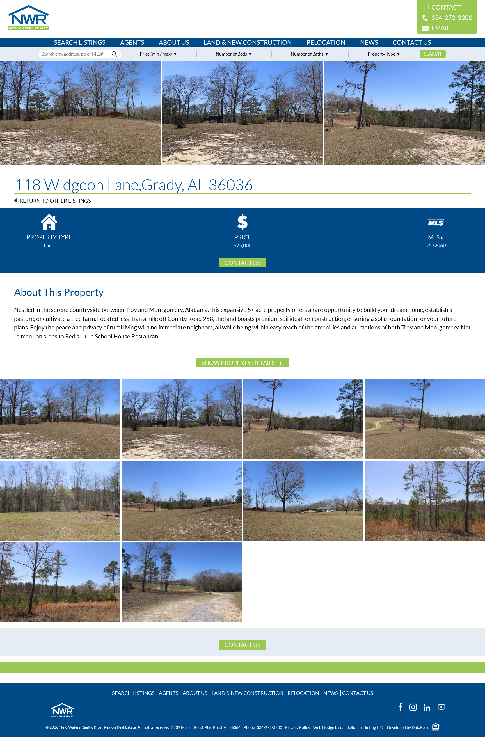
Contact (446, 7)
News (369, 42)
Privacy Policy (297, 727)
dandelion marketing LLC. (362, 727)
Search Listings (80, 42)
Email (440, 28)
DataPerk (420, 727)
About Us (174, 42)
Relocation (326, 42)
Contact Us (412, 42)
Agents (132, 42)
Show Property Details (238, 363)
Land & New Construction (248, 42)
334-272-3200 (451, 17)
